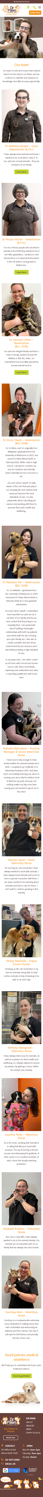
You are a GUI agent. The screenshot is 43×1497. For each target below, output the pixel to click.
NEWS (28, 1429)
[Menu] (39, 7)
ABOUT (29, 1422)
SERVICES (30, 1426)
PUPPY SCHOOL (33, 1433)
